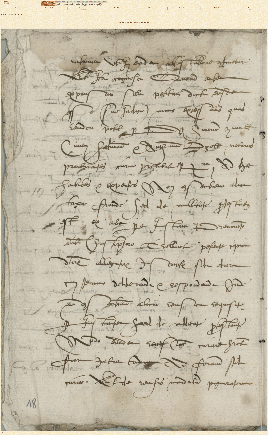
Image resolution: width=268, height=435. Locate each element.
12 (130, 22)
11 (128, 22)
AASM (5, 14)
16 (136, 22)
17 (138, 22)
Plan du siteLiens (251, 8)
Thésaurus (151, 7)
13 (132, 22)
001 (18, 14)
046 (15, 14)
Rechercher (84, 9)
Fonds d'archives (84, 7)
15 (135, 22)
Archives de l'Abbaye (50, 7)
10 (127, 22)
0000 (22, 14)
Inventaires (117, 7)
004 (12, 14)
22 (145, 22)
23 (147, 22)
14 (133, 22)
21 (144, 22)
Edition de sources (184, 7)
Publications (217, 7)
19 (141, 22)
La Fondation (17, 7)
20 (142, 22)
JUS (9, 14)
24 (148, 22)
